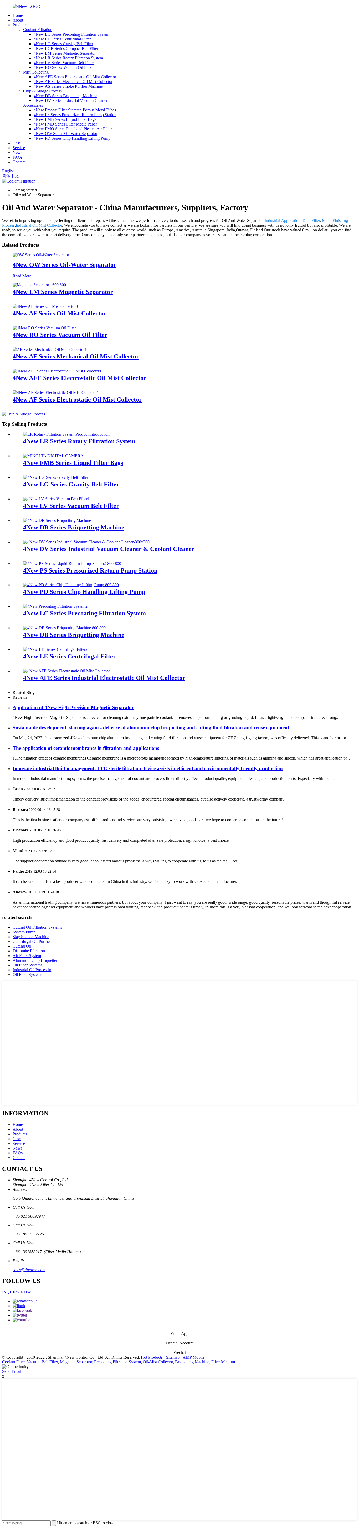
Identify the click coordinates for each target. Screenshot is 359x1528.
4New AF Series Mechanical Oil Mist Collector (73, 81)
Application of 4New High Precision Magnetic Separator (73, 707)
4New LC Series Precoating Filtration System (71, 34)
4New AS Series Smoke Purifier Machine (68, 86)
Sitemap (173, 1357)
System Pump (24, 932)
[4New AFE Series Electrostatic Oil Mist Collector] (57, 371)
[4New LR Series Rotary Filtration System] (66, 434)
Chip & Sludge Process (42, 91)
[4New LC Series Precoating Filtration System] (55, 606)
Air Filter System (27, 955)
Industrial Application (282, 220)
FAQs (18, 157)
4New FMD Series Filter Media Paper (65, 124)
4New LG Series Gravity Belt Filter (63, 43)
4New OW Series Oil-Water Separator (65, 133)
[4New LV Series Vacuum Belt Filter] (56, 499)
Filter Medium (223, 1362)
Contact (19, 162)
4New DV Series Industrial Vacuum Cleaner (70, 100)
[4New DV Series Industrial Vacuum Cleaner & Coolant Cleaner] (86, 542)
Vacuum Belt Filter (42, 1362)
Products (20, 25)
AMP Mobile (193, 1357)
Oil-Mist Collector (158, 1362)
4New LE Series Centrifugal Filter (62, 39)
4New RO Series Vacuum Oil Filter (63, 67)
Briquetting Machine (192, 1362)
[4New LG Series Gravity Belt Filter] (55, 477)
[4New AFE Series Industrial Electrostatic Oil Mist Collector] (67, 671)
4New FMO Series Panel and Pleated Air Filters (73, 129)
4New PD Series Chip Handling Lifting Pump (72, 138)
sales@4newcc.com (29, 1269)
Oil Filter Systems (27, 965)
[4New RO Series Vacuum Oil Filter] (45, 328)
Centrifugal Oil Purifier (32, 941)
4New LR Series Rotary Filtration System (68, 58)
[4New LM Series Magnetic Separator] (39, 285)
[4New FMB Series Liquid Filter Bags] (53, 456)
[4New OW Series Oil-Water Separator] (41, 255)
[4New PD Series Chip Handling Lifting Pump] (71, 585)
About (18, 20)
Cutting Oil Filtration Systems (37, 927)
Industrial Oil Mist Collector (39, 225)
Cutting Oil (22, 946)
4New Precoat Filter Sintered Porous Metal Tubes (75, 110)
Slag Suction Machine (31, 936)
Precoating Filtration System (117, 1362)
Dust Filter (311, 220)
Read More (22, 276)
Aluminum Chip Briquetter (35, 960)
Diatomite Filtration (29, 951)
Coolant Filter (13, 1362)
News (17, 152)
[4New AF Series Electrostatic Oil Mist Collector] (56, 392)
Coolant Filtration (37, 29)
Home (18, 15)
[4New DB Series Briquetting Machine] (57, 520)
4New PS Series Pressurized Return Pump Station (75, 114)
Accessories (33, 105)
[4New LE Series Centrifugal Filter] (55, 649)
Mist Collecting (36, 72)
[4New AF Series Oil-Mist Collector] (46, 306)
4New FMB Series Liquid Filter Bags (65, 119)
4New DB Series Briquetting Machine (65, 95)
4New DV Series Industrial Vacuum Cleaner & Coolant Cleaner (108, 548)
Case (17, 143)
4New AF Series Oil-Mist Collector (59, 313)
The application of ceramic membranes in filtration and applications (86, 748)
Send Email (11, 1371)
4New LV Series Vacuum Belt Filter (64, 62)
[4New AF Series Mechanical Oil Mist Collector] (50, 349)
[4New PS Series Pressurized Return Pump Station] (72, 563)
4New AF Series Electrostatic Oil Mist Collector (77, 399)
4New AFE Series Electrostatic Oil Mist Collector (75, 77)
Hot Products (152, 1357)
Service (19, 147)
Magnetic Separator (76, 1362)
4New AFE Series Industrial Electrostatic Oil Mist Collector (104, 677)
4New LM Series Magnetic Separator (65, 53)
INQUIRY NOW (16, 1292)
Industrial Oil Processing (33, 970)
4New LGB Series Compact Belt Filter (66, 48)
